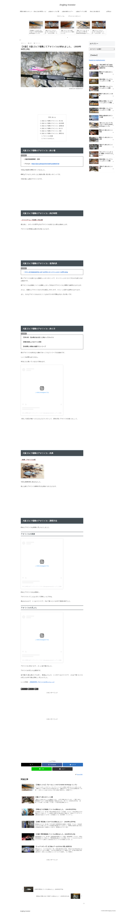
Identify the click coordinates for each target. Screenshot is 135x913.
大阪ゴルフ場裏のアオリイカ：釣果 (51, 131)
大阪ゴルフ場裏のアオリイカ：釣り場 (52, 120)
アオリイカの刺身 (48, 136)
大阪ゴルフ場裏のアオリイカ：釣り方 (52, 128)
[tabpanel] (36, 27)
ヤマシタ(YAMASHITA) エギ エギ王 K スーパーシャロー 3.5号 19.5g (46, 272)
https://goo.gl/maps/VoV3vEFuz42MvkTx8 (45, 164)
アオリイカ (24, 688)
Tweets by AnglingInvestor (97, 60)
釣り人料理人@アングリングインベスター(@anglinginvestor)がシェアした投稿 (41, 413)
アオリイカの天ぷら (48, 138)
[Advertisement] (52, 101)
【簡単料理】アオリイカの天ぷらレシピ (42, 682)
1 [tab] (67, 37)
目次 (49, 117)
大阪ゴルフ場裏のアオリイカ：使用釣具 (52, 125)
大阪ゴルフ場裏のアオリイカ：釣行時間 (52, 123)
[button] (62, 769)
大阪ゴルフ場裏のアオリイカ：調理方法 (52, 133)
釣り (37, 688)
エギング (32, 688)
